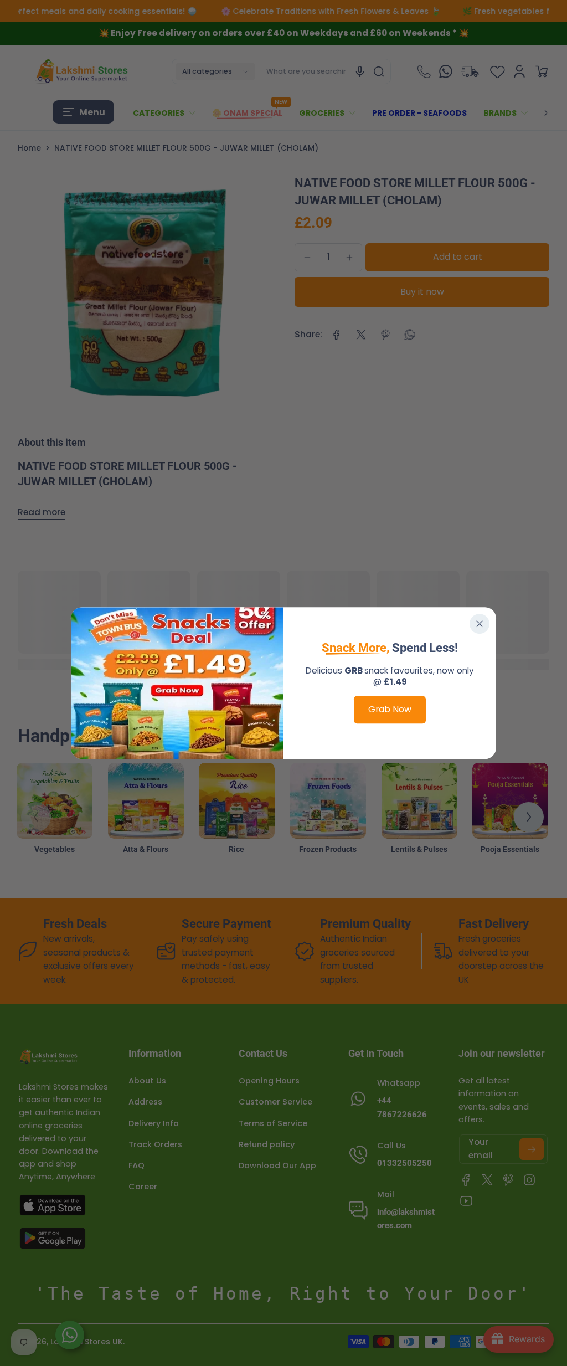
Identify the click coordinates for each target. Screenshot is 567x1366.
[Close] (479, 624)
